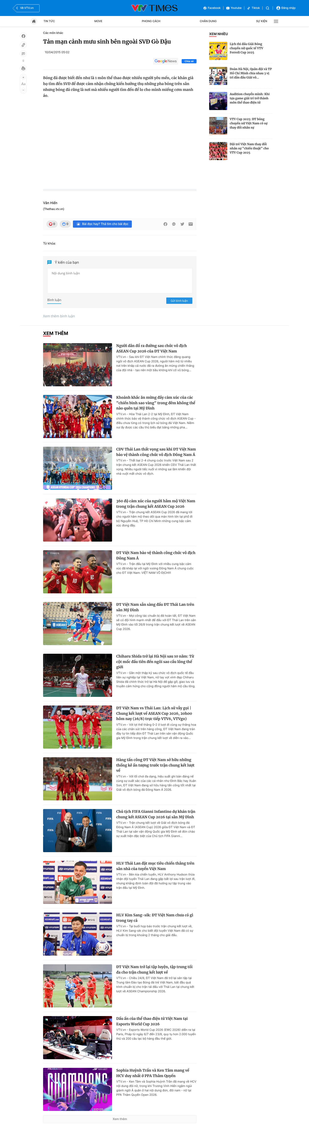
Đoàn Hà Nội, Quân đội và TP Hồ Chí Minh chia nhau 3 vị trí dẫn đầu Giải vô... (251, 73)
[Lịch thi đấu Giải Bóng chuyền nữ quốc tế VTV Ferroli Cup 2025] (218, 51)
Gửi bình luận (179, 301)
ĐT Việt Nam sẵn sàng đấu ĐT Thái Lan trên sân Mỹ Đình (155, 607)
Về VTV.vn (27, 8)
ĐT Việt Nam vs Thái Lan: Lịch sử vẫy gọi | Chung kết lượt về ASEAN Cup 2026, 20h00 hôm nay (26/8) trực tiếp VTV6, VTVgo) (154, 713)
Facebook (214, 8)
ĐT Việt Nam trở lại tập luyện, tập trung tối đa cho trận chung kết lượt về (154, 970)
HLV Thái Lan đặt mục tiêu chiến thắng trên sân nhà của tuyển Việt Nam (155, 866)
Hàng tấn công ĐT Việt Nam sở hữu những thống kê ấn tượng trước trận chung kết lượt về (155, 765)
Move (98, 21)
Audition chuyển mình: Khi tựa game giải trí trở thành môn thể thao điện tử (250, 98)
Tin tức (49, 21)
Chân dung (208, 21)
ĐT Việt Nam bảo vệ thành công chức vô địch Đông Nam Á (155, 555)
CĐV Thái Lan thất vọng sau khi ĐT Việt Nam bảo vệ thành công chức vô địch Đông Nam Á (156, 452)
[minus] (23, 90)
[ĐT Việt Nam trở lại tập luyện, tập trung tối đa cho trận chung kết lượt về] (77, 985)
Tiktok (256, 8)
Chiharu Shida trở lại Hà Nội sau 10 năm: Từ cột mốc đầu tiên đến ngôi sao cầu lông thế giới (155, 661)
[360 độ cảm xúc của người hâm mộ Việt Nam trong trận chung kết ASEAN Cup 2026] (77, 520)
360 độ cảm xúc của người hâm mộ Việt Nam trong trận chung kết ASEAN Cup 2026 (155, 504)
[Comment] (23, 53)
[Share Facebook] (165, 224)
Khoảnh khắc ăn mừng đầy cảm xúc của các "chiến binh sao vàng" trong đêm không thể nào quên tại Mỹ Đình (155, 403)
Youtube (236, 8)
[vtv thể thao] (154, 8)
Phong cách (151, 21)
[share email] (190, 224)
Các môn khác (53, 33)
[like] (23, 36)
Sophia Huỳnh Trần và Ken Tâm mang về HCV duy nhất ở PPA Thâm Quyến (152, 1073)
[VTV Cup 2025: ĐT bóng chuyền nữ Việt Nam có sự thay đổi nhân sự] (218, 126)
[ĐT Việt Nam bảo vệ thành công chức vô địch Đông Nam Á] (77, 571)
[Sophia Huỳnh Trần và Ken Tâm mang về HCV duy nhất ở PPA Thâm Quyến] (77, 1089)
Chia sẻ (189, 61)
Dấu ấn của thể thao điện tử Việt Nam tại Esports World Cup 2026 (152, 1021)
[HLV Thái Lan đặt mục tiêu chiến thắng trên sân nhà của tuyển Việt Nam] (77, 882)
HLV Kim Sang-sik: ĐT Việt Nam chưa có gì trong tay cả (154, 918)
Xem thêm (120, 1119)
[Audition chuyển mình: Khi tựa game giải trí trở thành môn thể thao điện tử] (218, 101)
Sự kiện (261, 21)
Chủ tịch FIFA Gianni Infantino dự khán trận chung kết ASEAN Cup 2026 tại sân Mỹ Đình (155, 814)
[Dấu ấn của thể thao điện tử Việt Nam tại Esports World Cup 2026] (77, 1037)
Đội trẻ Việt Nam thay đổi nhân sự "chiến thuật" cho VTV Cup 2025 (249, 148)
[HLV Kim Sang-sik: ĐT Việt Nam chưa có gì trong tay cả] (77, 934)
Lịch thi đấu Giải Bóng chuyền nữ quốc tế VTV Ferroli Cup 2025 (246, 48)
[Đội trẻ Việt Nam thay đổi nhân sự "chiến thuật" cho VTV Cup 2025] (218, 151)
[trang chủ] (33, 21)
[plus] (23, 77)
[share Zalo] (173, 224)
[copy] (23, 44)
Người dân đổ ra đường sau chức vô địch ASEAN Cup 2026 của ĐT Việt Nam (151, 348)
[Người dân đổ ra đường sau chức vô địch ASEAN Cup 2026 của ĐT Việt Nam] (77, 364)
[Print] (23, 68)
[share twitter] (182, 224)
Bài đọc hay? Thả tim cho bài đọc (105, 224)
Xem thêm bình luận (59, 316)
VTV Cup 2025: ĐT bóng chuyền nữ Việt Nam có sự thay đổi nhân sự (248, 123)
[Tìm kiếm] (267, 8)
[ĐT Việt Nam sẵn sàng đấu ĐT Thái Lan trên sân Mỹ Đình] (77, 623)
